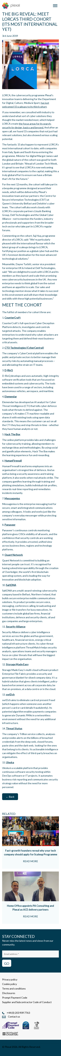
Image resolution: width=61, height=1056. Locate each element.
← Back (10, 796)
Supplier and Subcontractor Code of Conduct (27, 1002)
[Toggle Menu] (55, 5)
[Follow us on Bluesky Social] (16, 1052)
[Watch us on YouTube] (23, 1052)
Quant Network (14, 554)
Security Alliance (15, 626)
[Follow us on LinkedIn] (3, 1052)
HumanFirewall (13, 460)
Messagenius (12, 498)
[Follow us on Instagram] (9, 1052)
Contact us (14, 1016)
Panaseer (10, 524)
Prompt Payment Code (14, 997)
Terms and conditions (14, 988)
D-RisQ (9, 370)
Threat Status (14, 728)
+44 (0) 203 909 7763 (18, 1012)
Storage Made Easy (17, 664)
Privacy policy (9, 979)
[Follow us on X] (29, 1052)
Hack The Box (12, 434)
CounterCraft (13, 317)
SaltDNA (11, 585)
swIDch (10, 694)
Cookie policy (9, 984)
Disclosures (8, 993)
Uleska (10, 762)
